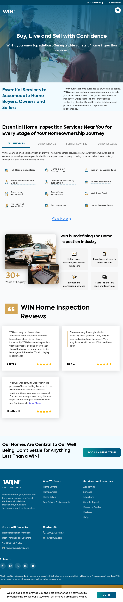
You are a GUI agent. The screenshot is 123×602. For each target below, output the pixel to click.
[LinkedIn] (25, 566)
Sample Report (91, 502)
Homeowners (50, 492)
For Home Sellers (107, 144)
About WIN (89, 487)
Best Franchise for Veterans (16, 538)
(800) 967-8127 (14, 543)
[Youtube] (33, 566)
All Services (16, 144)
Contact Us (115, 3)
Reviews (87, 512)
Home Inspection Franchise (16, 533)
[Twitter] (18, 566)
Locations (88, 497)
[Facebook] (10, 566)
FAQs (86, 518)
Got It (106, 595)
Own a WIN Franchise (15, 527)
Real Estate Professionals (56, 502)
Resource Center (92, 507)
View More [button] (60, 218)
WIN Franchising (95, 3)
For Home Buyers (46, 144)
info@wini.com (54, 538)
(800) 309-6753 (55, 533)
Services (87, 492)
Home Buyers (50, 487)
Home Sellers (49, 497)
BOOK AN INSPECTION (101, 453)
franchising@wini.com (17, 548)
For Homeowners (76, 144)
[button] (21, 170)
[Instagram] (3, 566)
